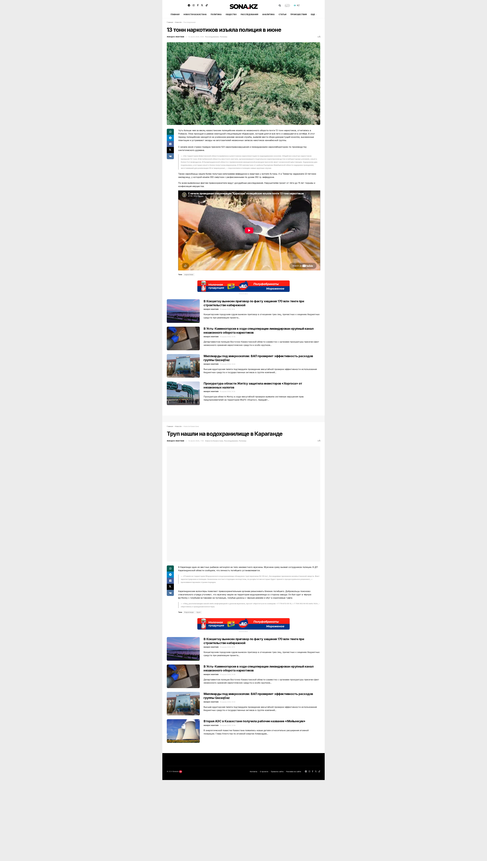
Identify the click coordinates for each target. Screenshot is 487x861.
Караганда (189, 612)
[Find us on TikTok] (207, 5)
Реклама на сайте (293, 771)
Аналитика (268, 14)
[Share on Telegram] (170, 138)
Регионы (223, 37)
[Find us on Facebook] (197, 5)
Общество (231, 14)
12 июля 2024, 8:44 (196, 37)
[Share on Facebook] (170, 144)
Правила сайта (277, 771)
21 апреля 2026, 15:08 (227, 337)
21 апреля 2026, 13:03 (227, 364)
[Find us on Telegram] (189, 5)
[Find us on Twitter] (202, 5)
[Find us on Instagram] (194, 5)
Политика (216, 14)
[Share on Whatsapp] (170, 132)
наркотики (188, 274)
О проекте (264, 771)
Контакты (253, 771)
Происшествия (298, 14)
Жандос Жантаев (175, 37)
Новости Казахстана (195, 14)
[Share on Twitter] (170, 150)
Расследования (249, 14)
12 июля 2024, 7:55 (196, 441)
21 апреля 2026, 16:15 (227, 309)
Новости (178, 22)
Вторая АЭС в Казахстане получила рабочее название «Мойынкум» (254, 721)
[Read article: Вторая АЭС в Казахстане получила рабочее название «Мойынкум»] (183, 731)
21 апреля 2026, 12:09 (227, 725)
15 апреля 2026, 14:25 (227, 391)
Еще (313, 14)
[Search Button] (280, 5)
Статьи (282, 14)
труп (199, 612)
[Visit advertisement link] (243, 286)
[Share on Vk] (170, 156)
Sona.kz (176, 771)
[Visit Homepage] (243, 5)
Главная (175, 14)
